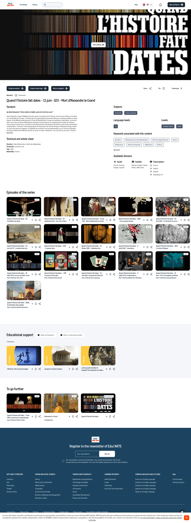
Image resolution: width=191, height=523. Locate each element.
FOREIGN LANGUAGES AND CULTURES (147, 474)
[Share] (39, 219)
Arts (8, 482)
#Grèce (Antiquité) (134, 145)
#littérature (119, 145)
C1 (116, 126)
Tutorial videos (177, 479)
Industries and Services (80, 485)
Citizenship (108, 485)
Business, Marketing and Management (47, 495)
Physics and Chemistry (80, 498)
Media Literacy (40, 485)
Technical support (178, 482)
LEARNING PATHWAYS (112, 474)
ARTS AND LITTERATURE (15, 474)
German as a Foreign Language (145, 482)
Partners (35, 512)
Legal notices (11, 512)
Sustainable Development (81, 495)
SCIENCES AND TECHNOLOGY (82, 474)
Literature (10, 479)
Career (107, 482)
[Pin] (36, 219)
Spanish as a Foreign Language (145, 488)
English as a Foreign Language (145, 485)
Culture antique (131, 113)
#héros (159, 145)
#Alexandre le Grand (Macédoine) (136, 140)
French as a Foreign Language (145, 479)
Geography (39, 488)
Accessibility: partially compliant (97, 512)
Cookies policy (64, 512)
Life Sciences (77, 488)
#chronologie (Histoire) (160, 140)
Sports (75, 492)
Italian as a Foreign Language (145, 492)
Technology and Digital (80, 482)
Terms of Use (24, 512)
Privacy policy (77, 512)
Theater (9, 488)
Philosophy (10, 485)
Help (174, 474)
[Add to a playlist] (33, 219)
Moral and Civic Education (43, 482)
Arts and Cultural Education (114, 488)
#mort (175, 140)
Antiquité (118, 113)
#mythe (118, 140)
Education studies (41, 498)
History (37, 479)
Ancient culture (12, 492)
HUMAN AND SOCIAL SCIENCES (45, 474)
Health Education (110, 479)
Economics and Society (42, 492)
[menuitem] (10, 5)
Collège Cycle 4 (168, 126)
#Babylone (149, 145)
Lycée (179, 126)
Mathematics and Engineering (82, 479)
